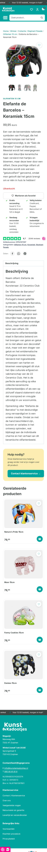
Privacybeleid (9, 839)
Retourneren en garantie (13, 810)
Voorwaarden (8, 829)
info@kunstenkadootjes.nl (16, 768)
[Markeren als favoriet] (39, 45)
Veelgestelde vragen (12, 805)
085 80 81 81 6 (10, 771)
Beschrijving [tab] (11, 263)
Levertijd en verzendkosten (15, 815)
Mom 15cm (9, 582)
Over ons (7, 800)
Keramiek (31, 245)
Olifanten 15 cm (20, 245)
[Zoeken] (42, 17)
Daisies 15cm (10, 683)
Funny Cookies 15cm (14, 632)
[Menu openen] (5, 18)
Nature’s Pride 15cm (13, 532)
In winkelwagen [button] (40, 539)
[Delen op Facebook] (12, 253)
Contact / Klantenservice (14, 795)
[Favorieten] (31, 9)
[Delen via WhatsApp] (18, 253)
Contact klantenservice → (26, 473)
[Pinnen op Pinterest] (25, 253)
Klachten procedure (11, 834)
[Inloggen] (37, 9)
